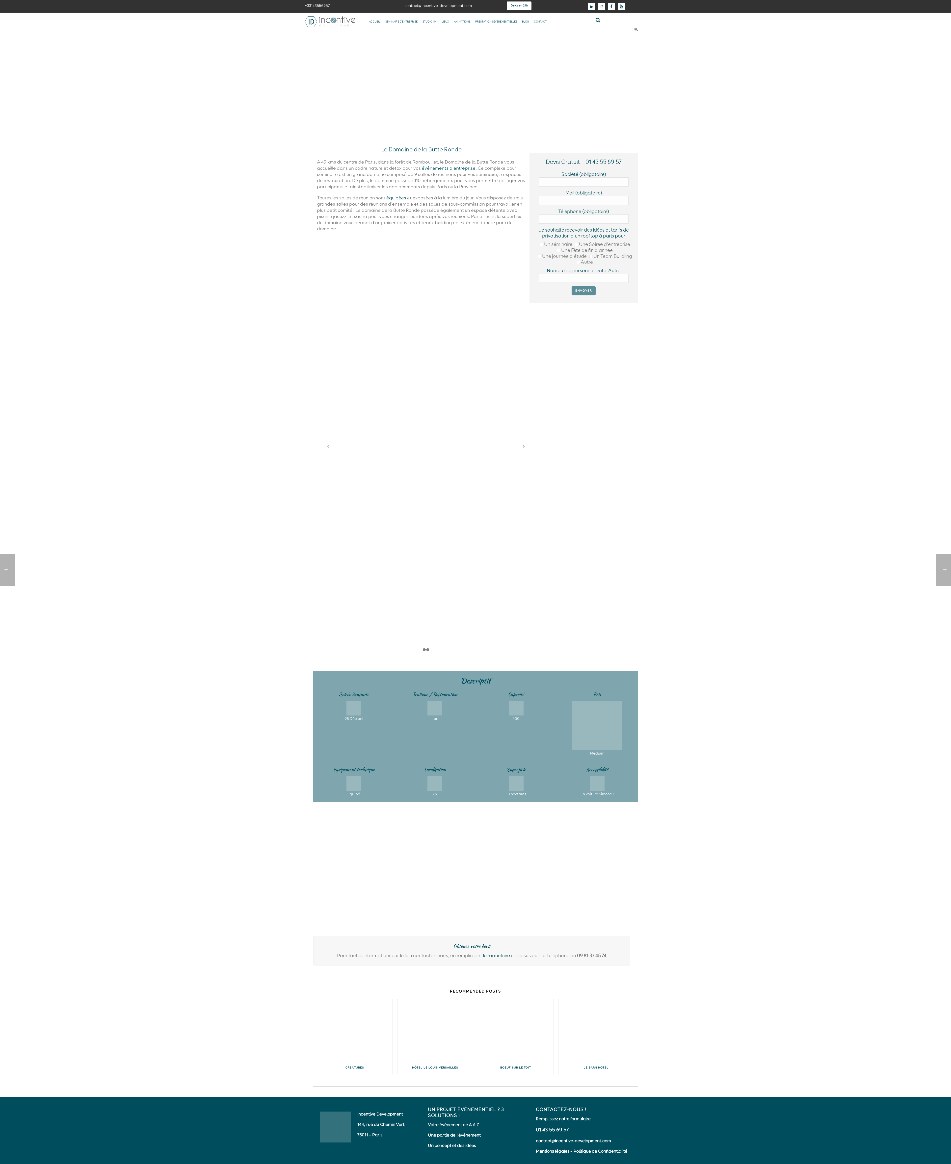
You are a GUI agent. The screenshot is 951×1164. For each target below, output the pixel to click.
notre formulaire (575, 1119)
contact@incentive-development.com (573, 1141)
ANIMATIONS (462, 21)
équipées (396, 198)
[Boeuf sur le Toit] (515, 1030)
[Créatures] (354, 1030)
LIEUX (445, 21)
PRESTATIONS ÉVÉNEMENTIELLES (496, 21)
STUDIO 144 (430, 21)
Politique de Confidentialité (600, 1151)
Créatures (354, 1067)
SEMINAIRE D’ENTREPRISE (401, 21)
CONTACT (540, 21)
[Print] (636, 29)
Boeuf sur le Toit (515, 1067)
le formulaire (496, 955)
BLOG (525, 21)
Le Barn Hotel (596, 1067)
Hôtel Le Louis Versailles (435, 1067)
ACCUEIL (374, 21)
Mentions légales (552, 1151)
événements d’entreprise (449, 168)
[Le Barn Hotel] (596, 1030)
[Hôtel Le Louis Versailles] (435, 1030)
